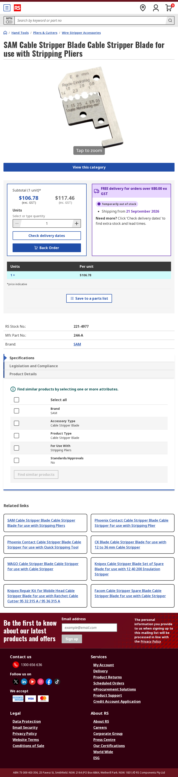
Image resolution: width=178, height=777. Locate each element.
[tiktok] (57, 681)
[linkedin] (24, 681)
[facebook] (49, 681)
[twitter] (16, 681)
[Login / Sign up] (156, 8)
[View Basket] (169, 8)
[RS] (17, 7)
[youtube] (32, 681)
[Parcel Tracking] (142, 8)
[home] (5, 32)
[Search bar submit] (169, 20)
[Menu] (6, 7)
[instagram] (40, 681)
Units (17, 210)
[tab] (89, 358)
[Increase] (76, 223)
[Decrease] (17, 223)
